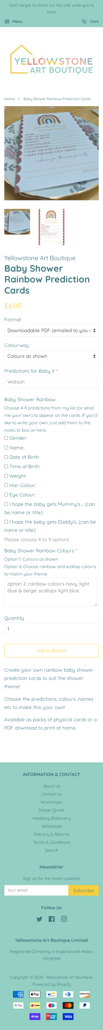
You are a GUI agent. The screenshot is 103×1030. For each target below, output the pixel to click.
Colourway (16, 345)
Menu (16, 21)
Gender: (18, 438)
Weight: (18, 476)
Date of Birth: (24, 457)
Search (51, 850)
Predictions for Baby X (29, 371)
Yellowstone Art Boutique (69, 977)
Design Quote (51, 810)
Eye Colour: (22, 495)
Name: (16, 448)
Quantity (14, 618)
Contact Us (51, 794)
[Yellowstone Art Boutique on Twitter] (39, 920)
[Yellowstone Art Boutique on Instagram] (64, 920)
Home (9, 98)
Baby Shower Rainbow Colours (39, 551)
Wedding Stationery (52, 818)
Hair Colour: (22, 485)
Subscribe (83, 890)
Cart (94, 21)
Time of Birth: (24, 466)
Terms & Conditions (51, 842)
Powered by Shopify (51, 984)
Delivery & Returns (51, 834)
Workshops (52, 802)
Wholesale (52, 826)
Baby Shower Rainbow (30, 399)
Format (12, 319)
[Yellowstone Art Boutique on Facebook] (51, 920)
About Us (51, 786)
